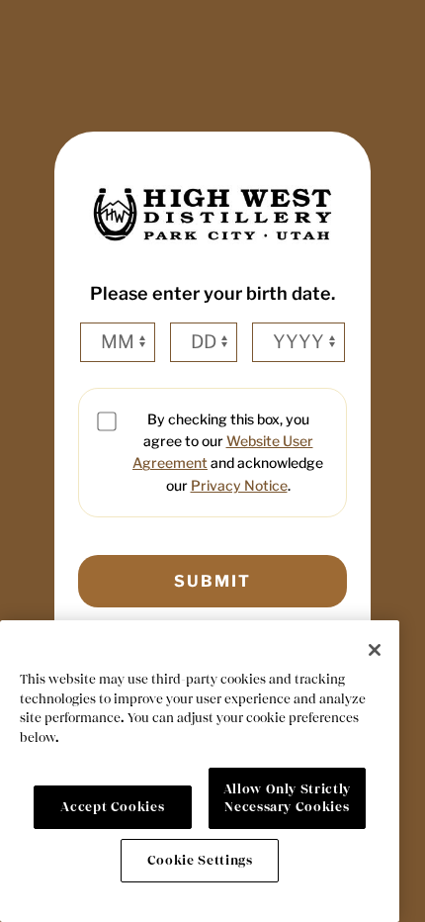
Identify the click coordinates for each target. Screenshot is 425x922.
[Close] (374, 650)
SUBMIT (212, 581)
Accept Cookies (112, 806)
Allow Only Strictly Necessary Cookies (287, 798)
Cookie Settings (200, 860)
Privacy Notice (239, 485)
